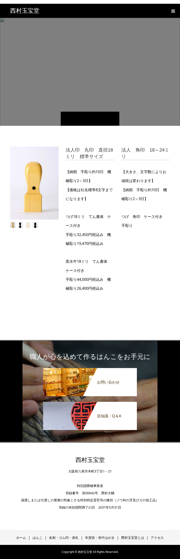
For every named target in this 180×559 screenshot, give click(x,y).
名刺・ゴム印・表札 (64, 537)
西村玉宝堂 (24, 11)
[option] (34, 183)
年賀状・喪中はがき (100, 537)
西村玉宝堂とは (132, 537)
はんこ (37, 537)
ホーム (21, 537)
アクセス (157, 537)
